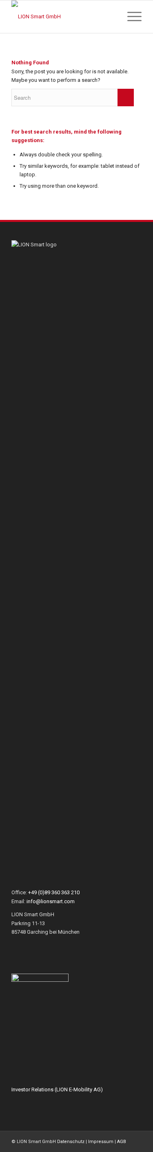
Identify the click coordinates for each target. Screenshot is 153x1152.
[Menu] (130, 16)
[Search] (111, 16)
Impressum (100, 1141)
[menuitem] (111, 16)
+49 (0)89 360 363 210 (54, 892)
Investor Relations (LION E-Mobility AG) (57, 1089)
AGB (121, 1141)
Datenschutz (70, 1141)
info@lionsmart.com (51, 901)
